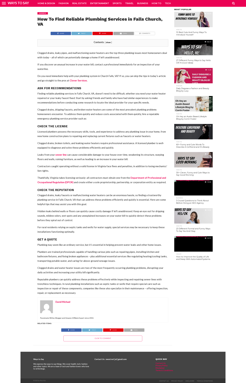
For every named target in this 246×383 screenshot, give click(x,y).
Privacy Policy (162, 365)
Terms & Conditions (164, 370)
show (108, 42)
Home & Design (46, 3)
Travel (129, 3)
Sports (117, 3)
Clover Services (78, 80)
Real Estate (79, 3)
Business (142, 3)
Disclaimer (160, 368)
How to (156, 3)
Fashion (64, 3)
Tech (168, 3)
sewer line (61, 154)
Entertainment (99, 3)
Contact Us (161, 363)
